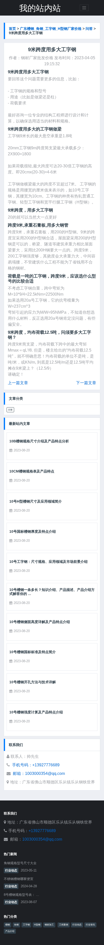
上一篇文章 (18, 383)
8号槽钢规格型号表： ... (21, 895)
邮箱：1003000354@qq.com (39, 773)
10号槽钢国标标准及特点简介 (32, 652)
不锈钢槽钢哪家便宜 (18, 879)
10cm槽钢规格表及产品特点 (31, 471)
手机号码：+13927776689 (36, 765)
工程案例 (63, 924)
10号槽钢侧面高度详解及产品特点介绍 (39, 622)
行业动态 (11, 870)
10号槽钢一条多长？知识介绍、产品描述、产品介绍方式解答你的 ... (52, 592)
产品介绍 (9, 931)
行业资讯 (90, 924)
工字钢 (26, 924)
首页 (12, 29)
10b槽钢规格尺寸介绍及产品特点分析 (39, 441)
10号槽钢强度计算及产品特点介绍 (36, 712)
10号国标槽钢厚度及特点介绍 (32, 531)
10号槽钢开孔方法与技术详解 (32, 682)
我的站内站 (40, 8)
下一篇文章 (86, 383)
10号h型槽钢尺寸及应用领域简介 (35, 501)
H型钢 (37, 924)
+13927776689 (42, 831)
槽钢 (7, 924)
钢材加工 (49, 924)
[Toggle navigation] (84, 8)
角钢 (16, 924)
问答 (89, 29)
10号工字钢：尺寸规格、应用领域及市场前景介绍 (48, 562)
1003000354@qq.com (42, 839)
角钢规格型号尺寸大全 (20, 863)
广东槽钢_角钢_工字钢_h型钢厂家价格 (51, 29)
